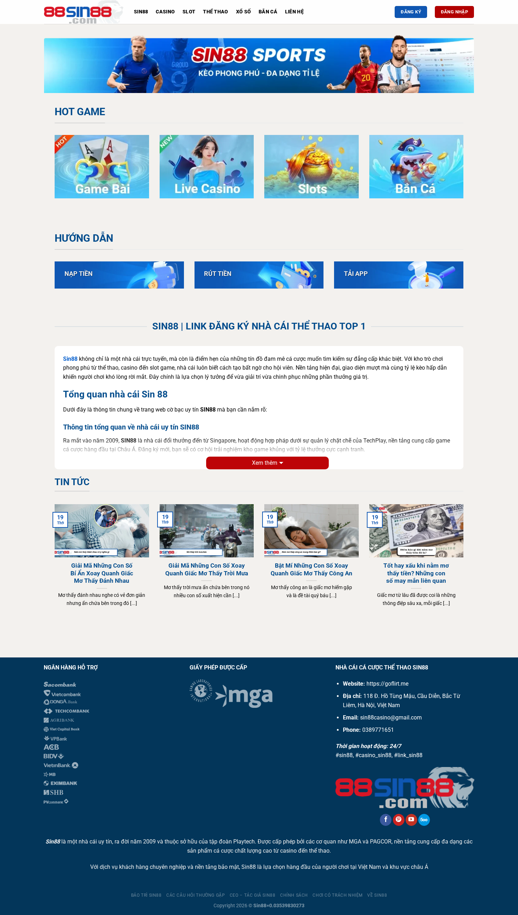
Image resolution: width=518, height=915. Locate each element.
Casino (165, 12)
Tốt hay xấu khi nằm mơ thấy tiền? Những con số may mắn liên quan (416, 573)
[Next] (456, 65)
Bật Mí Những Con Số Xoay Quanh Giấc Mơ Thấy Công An (311, 569)
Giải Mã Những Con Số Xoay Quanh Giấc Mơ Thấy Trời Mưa (206, 569)
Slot (189, 12)
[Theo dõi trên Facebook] (385, 820)
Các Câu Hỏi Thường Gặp (195, 895)
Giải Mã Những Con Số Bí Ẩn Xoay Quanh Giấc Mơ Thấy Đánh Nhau (101, 573)
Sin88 (141, 12)
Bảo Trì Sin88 (146, 895)
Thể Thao (215, 12)
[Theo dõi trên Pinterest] (399, 820)
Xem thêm (264, 462)
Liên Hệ (294, 12)
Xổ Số (243, 12)
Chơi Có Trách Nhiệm (338, 895)
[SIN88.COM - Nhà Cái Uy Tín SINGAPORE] (83, 12)
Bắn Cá (268, 12)
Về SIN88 (377, 895)
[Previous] (61, 65)
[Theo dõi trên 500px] (424, 820)
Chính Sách (294, 895)
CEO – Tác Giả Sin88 (253, 895)
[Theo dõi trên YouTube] (411, 820)
